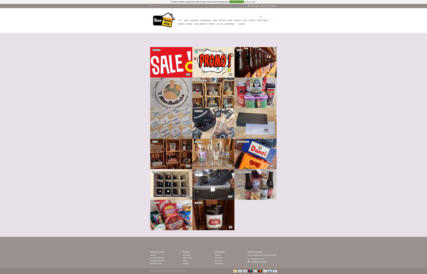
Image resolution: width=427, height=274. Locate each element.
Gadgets (238, 20)
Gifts (245, 20)
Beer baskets (206, 20)
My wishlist (219, 263)
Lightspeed (183, 271)
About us (153, 255)
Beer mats (195, 20)
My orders (218, 258)
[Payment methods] (234, 271)
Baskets (181, 24)
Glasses (252, 20)
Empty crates (262, 20)
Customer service (156, 263)
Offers (185, 261)
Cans (215, 20)
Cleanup (241, 24)
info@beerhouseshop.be (259, 262)
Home (180, 20)
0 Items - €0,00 (254, 6)
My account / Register (270, 6)
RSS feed (186, 263)
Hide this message (237, 2)
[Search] (260, 17)
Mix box (189, 24)
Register (218, 255)
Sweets (212, 24)
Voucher (222, 20)
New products (187, 258)
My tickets (218, 261)
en (154, 6)
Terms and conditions (157, 258)
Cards (230, 20)
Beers (186, 20)
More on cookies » (250, 2)
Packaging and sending (157, 261)
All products (187, 255)
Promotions (229, 24)
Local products (200, 24)
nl (151, 6)
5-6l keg (220, 24)
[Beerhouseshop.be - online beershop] (163, 20)
